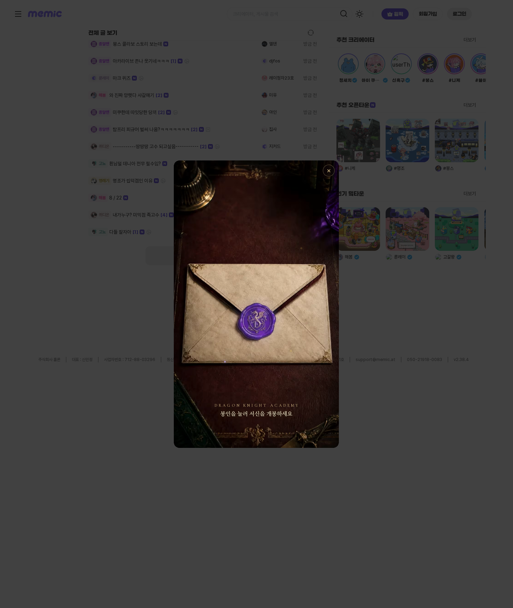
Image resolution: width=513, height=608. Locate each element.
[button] (256, 304)
